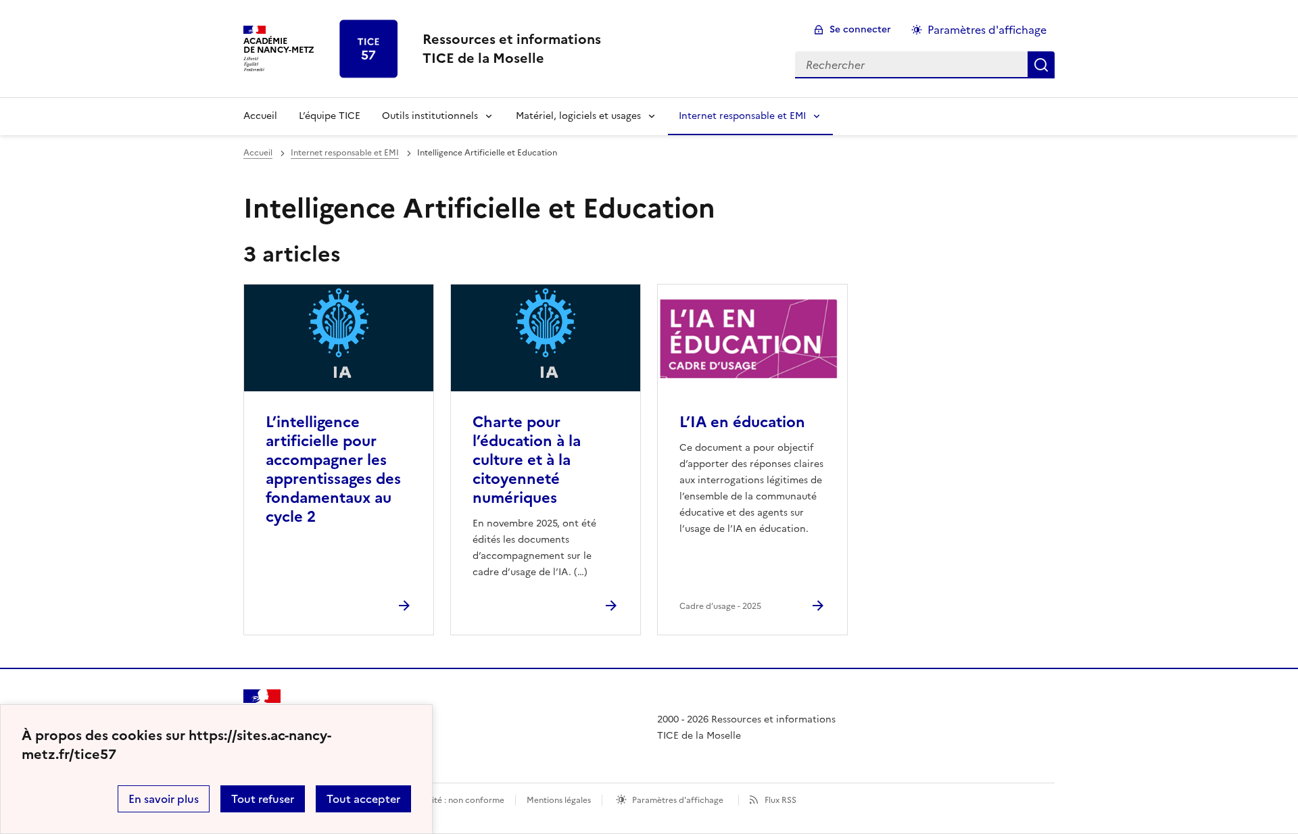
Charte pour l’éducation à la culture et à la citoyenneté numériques (527, 460)
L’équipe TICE (329, 116)
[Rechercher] (1041, 64)
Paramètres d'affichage (987, 30)
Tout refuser (262, 799)
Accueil (260, 116)
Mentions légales (559, 800)
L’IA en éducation (742, 422)
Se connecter (860, 29)
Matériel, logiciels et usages (578, 116)
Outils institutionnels (430, 116)
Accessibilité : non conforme (448, 800)
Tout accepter (363, 799)
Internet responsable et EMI (742, 116)
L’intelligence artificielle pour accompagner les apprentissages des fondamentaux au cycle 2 (333, 469)
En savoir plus (163, 799)
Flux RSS (780, 800)
